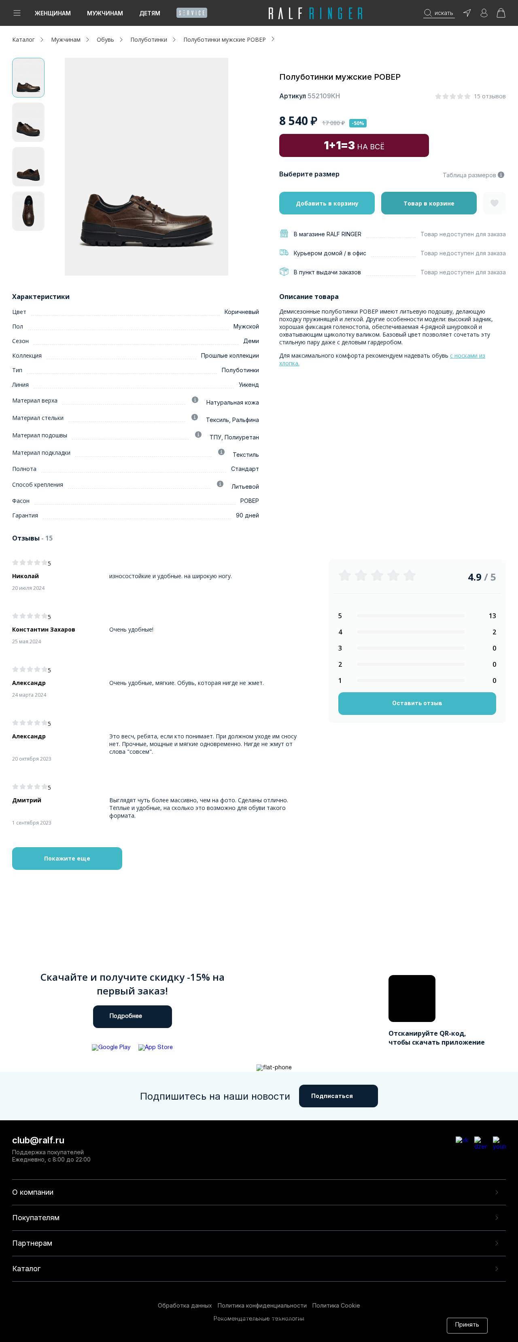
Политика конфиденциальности (262, 1305)
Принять (467, 1325)
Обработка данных (185, 1305)
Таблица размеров (469, 175)
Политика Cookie (336, 1305)
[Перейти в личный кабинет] (484, 15)
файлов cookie (186, 1325)
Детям (149, 13)
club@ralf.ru (38, 1140)
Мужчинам (105, 13)
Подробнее (126, 1016)
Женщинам (53, 13)
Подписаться (332, 1095)
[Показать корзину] (501, 15)
